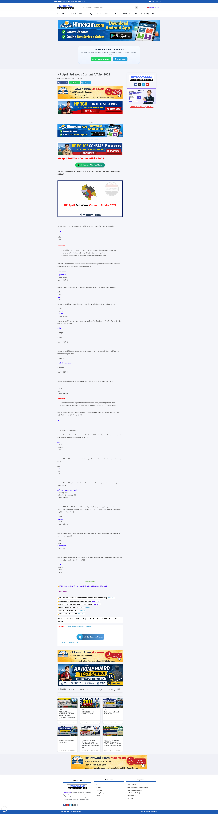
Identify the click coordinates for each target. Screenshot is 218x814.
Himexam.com (67, 792)
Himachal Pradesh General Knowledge (79, 626)
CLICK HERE (96, 601)
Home (58, 14)
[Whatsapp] (157, 1)
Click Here (111, 598)
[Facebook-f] (64, 805)
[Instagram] (160, 1)
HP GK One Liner (127, 14)
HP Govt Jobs (66, 14)
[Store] (76, 805)
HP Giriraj (130, 798)
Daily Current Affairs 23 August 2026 (66, 741)
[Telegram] (150, 1)
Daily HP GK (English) (133, 793)
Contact (98, 795)
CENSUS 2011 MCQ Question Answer (87, 713)
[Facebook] (146, 1)
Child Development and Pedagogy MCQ (138, 787)
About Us (98, 787)
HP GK (74, 14)
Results (117, 14)
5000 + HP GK (131, 785)
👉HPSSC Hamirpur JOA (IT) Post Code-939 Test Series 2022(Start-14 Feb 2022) (82, 586)
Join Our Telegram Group (70, 642)
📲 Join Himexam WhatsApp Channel (90, 165)
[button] (62, 82)
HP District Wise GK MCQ (141, 14)
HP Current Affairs (156, 14)
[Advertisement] (141, 208)
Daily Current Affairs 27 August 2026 (111, 713)
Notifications (99, 14)
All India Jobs (109, 14)
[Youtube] (153, 1)
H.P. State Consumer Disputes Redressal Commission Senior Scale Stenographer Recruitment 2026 (90, 743)
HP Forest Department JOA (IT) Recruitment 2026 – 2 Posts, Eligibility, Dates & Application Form (112, 742)
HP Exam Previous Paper (86, 14)
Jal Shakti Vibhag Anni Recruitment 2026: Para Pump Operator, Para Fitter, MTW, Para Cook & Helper (67, 715)
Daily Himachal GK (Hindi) (134, 790)
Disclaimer (99, 790)
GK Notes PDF (131, 795)
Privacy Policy (100, 793)
